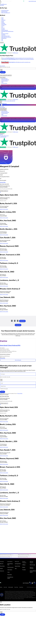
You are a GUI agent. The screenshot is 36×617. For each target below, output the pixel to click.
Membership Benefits (5, 79)
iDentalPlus (3, 34)
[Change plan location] (0, 2)
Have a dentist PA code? (5, 75)
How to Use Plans (4, 78)
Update (2, 614)
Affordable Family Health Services (7, 31)
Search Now (3, 72)
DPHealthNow (3, 38)
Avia (2, 26)
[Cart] (2, 100)
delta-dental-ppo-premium (6, 37)
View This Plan (2, 358)
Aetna (2, 17)
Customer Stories (4, 113)
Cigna (2, 18)
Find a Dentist (2, 107)
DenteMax (3, 23)
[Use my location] (1, 70)
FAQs (2, 82)
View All (1, 42)
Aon (2, 32)
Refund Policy (21, 587)
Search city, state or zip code (5, 609)
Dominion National (4, 30)
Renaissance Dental (4, 33)
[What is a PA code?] (11, 75)
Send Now (2, 391)
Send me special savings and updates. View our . (11, 393)
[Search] (1, 101)
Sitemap (1, 587)
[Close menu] (1, 102)
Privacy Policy (19, 393)
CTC (2, 40)
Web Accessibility (10, 587)
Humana (2, 25)
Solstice (2, 22)
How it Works (2, 77)
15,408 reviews (15, 52)
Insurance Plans (2, 182)
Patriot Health (3, 24)
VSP (2, 39)
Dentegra (3, 29)
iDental (2, 21)
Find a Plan (2, 5)
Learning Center (4, 83)
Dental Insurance (4, 11)
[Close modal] (1, 602)
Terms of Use (5, 587)
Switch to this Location (4, 209)
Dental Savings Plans (5, 10)
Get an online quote (18, 360)
